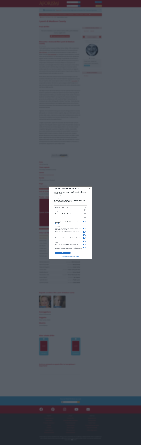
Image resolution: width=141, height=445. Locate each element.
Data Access (70, 256)
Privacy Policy (76, 256)
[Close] (90, 189)
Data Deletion (64, 256)
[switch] (84, 210)
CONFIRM (63, 252)
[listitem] (70, 207)
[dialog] (70, 222)
